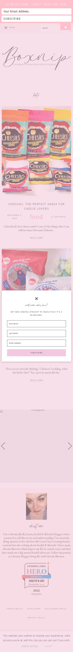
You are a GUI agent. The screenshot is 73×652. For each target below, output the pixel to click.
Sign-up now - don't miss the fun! (36, 4)
